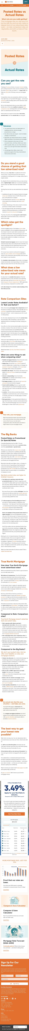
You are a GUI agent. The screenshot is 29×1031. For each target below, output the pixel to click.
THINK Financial (9, 686)
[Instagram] (2, 998)
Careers (3, 1014)
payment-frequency (7, 367)
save (7, 92)
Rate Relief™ (15, 605)
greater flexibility (10, 717)
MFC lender (12, 468)
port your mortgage (7, 682)
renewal (21, 87)
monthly (24, 377)
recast (22, 367)
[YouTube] (7, 998)
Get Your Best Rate (14, 814)
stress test (5, 196)
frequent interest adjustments (11, 282)
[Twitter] (10, 998)
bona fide (12, 341)
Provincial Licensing (6, 1019)
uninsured (14, 212)
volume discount (23, 493)
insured (8, 212)
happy (17, 580)
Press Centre (4, 1016)
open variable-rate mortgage (12, 253)
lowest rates (18, 450)
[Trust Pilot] (15, 998)
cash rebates (18, 456)
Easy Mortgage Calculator (20, 853)
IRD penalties (5, 507)
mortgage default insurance (11, 633)
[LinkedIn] (12, 998)
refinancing (9, 590)
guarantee (21, 404)
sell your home (10, 372)
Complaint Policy (5, 1020)
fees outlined (17, 363)
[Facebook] (4, 998)
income (17, 199)
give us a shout (6, 772)
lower (6, 674)
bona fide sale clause (19, 280)
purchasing (24, 588)
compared (6, 600)
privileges (19, 361)
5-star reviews (13, 582)
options (21, 228)
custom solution (12, 718)
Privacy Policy (4, 1017)
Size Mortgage (14, 819)
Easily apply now (21, 767)
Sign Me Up (16, 983)
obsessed (3, 100)
